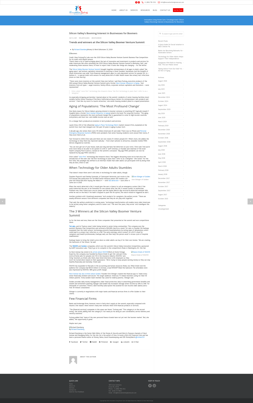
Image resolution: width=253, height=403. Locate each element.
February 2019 (163, 126)
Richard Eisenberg (80, 49)
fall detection (113, 180)
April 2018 (162, 162)
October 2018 (163, 138)
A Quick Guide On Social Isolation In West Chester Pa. (171, 46)
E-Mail (136, 342)
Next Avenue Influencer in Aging (127, 83)
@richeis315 (140, 337)
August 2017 (162, 195)
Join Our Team (178, 10)
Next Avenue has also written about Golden (85, 274)
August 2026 (162, 81)
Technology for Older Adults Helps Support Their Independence (170, 58)
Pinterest (104, 342)
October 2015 (163, 199)
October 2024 (163, 101)
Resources (145, 10)
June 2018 (161, 154)
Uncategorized (96, 38)
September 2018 (164, 142)
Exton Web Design (148, 400)
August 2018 (162, 146)
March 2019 (162, 122)
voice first (82, 157)
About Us (123, 10)
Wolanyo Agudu (84, 38)
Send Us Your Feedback (76, 392)
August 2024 (162, 105)
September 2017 (164, 191)
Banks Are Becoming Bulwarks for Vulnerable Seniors (170, 52)
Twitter (85, 342)
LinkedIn (126, 342)
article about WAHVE (100, 252)
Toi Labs (72, 226)
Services (134, 10)
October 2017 (163, 186)
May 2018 (161, 158)
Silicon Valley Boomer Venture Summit (87, 69)
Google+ (115, 342)
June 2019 (161, 117)
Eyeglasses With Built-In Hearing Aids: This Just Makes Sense (170, 64)
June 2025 (161, 93)
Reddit (94, 342)
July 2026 (161, 85)
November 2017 (164, 182)
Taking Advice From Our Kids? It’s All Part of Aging (170, 70)
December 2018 (164, 130)
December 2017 (164, 178)
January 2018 (162, 174)
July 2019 (161, 113)
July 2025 (161, 89)
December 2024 (164, 97)
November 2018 (164, 134)
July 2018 (161, 150)
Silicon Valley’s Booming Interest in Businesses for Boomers (103, 33)
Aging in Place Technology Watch (107, 125)
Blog (155, 10)
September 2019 (164, 109)
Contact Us (165, 10)
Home (113, 10)
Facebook (74, 342)
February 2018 (163, 170)
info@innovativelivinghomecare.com (172, 2)
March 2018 (162, 166)
